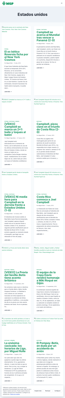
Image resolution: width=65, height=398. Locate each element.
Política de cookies (15, 394)
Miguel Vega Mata (11, 138)
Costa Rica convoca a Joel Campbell (46, 199)
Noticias (44, 29)
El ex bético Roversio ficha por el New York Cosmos (16, 55)
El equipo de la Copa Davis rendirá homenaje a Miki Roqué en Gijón (48, 278)
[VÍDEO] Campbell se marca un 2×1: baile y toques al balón (15, 129)
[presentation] (16, 36)
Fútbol (6, 49)
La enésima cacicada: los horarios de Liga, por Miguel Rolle (15, 347)
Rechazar (47, 390)
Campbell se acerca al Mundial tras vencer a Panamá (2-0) (48, 36)
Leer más (8, 91)
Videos (17, 121)
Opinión (12, 340)
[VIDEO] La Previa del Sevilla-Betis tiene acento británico (16, 276)
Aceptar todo (38, 390)
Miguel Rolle (9, 63)
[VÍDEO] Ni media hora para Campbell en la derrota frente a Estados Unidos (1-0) (15, 203)
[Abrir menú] (61, 3)
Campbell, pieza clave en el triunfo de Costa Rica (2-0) (48, 128)
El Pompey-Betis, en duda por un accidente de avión (48, 347)
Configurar (57, 390)
